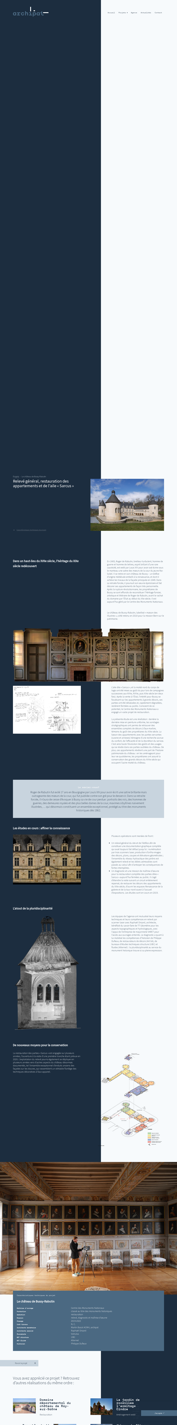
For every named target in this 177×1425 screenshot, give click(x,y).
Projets (122, 13)
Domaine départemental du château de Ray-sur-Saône (55, 1404)
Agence (134, 13)
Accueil (111, 13)
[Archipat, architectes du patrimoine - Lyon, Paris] (40, 11)
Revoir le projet (21, 1363)
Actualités (146, 13)
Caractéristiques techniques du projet (31, 530)
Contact (158, 13)
